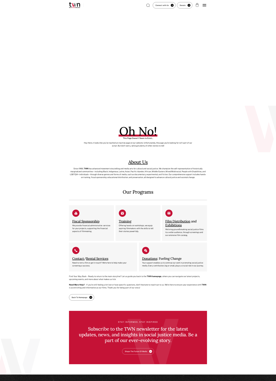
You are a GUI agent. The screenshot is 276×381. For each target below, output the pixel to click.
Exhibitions (173, 225)
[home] (74, 5)
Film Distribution (177, 221)
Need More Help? (77, 284)
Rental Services (97, 258)
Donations (149, 258)
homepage (156, 276)
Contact (78, 258)
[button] (204, 5)
